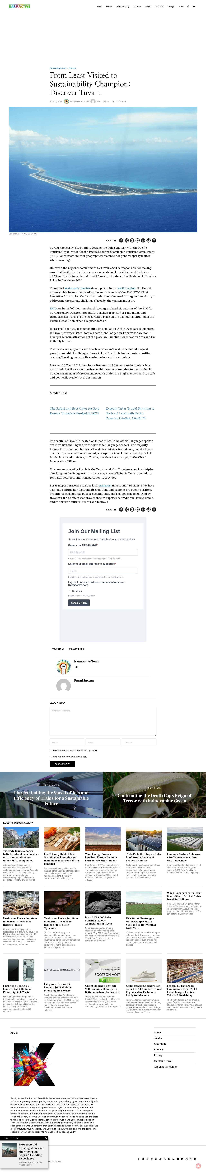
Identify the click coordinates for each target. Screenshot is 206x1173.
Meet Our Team (163, 1061)
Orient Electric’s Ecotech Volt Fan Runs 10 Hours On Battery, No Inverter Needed (102, 989)
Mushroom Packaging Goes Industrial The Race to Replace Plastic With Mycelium (61, 923)
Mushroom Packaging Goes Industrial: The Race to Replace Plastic (20, 921)
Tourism (58, 649)
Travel (72, 68)
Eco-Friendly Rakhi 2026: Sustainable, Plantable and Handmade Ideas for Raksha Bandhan (61, 859)
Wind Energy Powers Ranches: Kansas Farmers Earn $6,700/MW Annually (101, 857)
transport (105, 485)
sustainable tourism (78, 288)
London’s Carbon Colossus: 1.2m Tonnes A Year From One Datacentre (184, 857)
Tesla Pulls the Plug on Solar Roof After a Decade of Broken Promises (144, 857)
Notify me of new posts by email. (70, 756)
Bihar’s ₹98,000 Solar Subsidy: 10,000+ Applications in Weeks (98, 920)
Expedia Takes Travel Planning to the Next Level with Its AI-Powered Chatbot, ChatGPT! (130, 413)
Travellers (76, 649)
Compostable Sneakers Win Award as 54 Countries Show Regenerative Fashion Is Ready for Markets (144, 990)
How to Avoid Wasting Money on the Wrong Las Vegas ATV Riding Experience (31, 1151)
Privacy (158, 1055)
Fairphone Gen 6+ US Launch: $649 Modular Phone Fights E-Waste (17, 989)
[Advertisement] (103, 37)
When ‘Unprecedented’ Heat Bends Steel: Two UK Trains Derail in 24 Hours (184, 896)
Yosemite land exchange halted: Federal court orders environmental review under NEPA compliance (21, 855)
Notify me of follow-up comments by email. (75, 750)
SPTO (53, 308)
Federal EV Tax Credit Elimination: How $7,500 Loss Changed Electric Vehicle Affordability (182, 990)
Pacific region (126, 288)
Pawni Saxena (103, 101)
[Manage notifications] (198, 1165)
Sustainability (58, 68)
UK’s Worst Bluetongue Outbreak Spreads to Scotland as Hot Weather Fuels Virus (141, 923)
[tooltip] (121, 240)
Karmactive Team (77, 101)
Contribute (160, 1044)
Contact (158, 1049)
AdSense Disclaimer (165, 1066)
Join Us (158, 1038)
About (157, 1032)
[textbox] (55, 1115)
